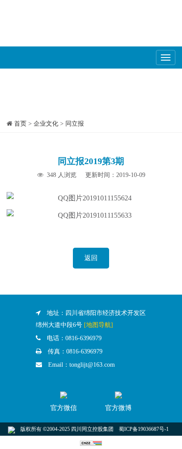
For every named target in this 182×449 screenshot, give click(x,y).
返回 (91, 257)
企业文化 (46, 123)
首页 (20, 123)
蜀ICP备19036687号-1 (144, 429)
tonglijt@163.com (92, 364)
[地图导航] (98, 325)
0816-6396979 (83, 338)
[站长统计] (91, 442)
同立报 (74, 123)
